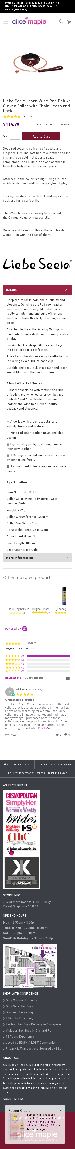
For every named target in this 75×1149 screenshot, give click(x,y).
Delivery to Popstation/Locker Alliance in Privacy (37, 773)
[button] (30, 93)
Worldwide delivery (18, 764)
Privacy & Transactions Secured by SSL (33, 1048)
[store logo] (29, 20)
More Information (19, 558)
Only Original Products (21, 1000)
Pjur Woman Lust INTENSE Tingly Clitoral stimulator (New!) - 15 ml (42, 1122)
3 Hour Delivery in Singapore (55, 764)
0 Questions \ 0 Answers (20, 648)
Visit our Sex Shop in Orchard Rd (28, 1030)
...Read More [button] (44, 728)
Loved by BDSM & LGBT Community (30, 1042)
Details (11, 290)
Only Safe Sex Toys (19, 1006)
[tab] (37, 290)
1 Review (27, 116)
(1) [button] (22, 655)
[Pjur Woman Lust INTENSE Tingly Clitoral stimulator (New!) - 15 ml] (16, 1126)
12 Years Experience (19, 1036)
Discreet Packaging (19, 1012)
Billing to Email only (19, 1018)
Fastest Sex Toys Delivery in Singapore (33, 1024)
